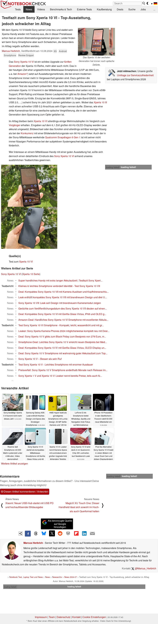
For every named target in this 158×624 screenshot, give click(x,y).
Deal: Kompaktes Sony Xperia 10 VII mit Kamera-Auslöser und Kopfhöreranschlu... (63, 291)
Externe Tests (84, 9)
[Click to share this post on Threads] (36, 534)
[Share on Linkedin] (84, 533)
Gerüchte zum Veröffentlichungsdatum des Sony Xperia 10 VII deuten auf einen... (62, 308)
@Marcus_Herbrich (145, 568)
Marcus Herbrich (11, 51)
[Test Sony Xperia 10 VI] (29, 186)
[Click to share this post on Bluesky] (44, 534)
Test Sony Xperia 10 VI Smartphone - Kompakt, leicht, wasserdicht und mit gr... (61, 325)
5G (55, 51)
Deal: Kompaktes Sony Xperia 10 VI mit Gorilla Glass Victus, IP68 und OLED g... (62, 314)
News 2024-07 (70, 577)
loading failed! (112, 167)
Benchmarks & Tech (61, 9)
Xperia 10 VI (40, 121)
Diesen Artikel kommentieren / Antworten (25, 491)
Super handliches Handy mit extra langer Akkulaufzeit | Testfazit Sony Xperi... (60, 280)
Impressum (41, 617)
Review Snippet (26, 55)
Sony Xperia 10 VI (24, 61)
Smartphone (10, 55)
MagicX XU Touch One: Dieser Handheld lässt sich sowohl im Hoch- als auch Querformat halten (79, 507)
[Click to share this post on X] (52, 533)
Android (63, 51)
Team (52, 617)
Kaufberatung (104, 9)
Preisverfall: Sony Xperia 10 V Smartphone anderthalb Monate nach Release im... (62, 370)
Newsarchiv (57, 577)
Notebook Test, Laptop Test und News (26, 577)
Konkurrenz (27, 133)
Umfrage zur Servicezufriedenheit (135, 75)
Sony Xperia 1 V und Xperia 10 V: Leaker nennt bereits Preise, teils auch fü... (60, 376)
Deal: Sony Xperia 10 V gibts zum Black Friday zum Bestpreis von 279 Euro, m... (62, 336)
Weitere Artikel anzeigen (14, 463)
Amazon (22, 74)
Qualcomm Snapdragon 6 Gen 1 (62, 137)
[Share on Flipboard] (76, 533)
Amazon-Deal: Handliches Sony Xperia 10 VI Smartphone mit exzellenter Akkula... (63, 319)
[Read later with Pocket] (68, 533)
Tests (18, 9)
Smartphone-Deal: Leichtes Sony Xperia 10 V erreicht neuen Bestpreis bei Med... (62, 342)
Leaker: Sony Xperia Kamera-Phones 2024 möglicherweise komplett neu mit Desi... (63, 331)
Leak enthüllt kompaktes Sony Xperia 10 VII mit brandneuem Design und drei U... (62, 297)
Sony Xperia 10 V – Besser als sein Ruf (40, 359)
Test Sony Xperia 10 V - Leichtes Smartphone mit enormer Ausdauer (55, 364)
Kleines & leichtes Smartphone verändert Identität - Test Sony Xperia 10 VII (59, 286)
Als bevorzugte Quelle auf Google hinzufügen (60, 524)
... (154, 9)
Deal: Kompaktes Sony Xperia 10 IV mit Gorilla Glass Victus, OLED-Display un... (62, 347)
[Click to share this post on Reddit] (60, 533)
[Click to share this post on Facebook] (28, 534)
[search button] (143, 3)
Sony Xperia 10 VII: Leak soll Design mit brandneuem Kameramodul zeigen (59, 303)
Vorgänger (14, 125)
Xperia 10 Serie (31, 274)
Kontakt (76, 617)
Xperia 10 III (100, 102)
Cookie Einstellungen (94, 617)
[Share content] (21, 533)
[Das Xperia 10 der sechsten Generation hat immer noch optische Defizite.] (96, 42)
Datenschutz (63, 617)
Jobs (143, 9)
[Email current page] (92, 534)
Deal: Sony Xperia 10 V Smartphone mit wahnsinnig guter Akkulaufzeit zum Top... (62, 353)
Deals (120, 9)
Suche (131, 9)
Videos (41, 9)
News (29, 9)
